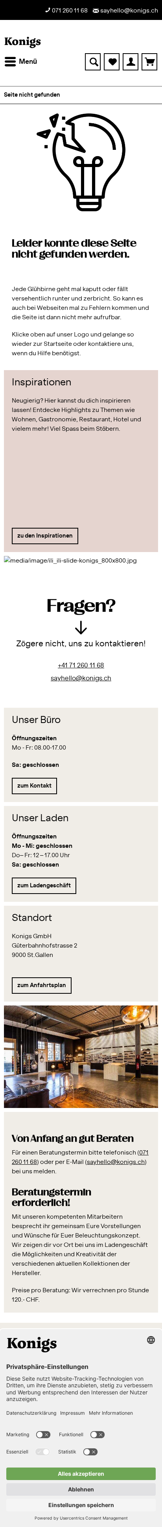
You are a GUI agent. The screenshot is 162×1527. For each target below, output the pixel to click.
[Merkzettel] (112, 61)
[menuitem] (20, 61)
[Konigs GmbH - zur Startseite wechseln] (22, 42)
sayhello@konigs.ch (128, 11)
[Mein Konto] (130, 61)
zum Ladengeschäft (44, 886)
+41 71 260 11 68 (81, 665)
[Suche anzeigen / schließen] (93, 61)
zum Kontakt (34, 786)
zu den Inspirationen (45, 536)
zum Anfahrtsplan (41, 985)
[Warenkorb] (149, 61)
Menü (28, 61)
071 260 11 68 (69, 11)
